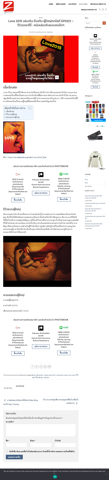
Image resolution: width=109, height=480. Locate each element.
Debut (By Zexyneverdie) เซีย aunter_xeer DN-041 (93, 197)
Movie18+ (40, 375)
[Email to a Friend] (41, 367)
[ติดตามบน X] (106, 10)
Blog (41, 18)
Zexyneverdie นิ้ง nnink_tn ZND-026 (95, 203)
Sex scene (72, 375)
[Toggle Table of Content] (28, 108)
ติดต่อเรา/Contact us (89, 10)
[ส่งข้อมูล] (104, 23)
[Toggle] (104, 183)
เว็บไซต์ (58, 440)
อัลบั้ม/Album (61, 4)
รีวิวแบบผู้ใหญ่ (11, 114)
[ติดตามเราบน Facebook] (100, 10)
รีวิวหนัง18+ (39, 377)
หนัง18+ (46, 377)
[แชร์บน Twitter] (37, 367)
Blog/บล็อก (83, 4)
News (86, 183)
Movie (34, 375)
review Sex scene (62, 375)
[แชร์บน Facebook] (32, 367)
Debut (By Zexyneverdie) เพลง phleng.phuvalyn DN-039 (93, 225)
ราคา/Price (72, 4)
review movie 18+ (50, 375)
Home (51, 4)
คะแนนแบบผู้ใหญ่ (12, 117)
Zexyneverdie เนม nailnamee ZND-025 (95, 217)
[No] (106, 475)
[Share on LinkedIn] (49, 367)
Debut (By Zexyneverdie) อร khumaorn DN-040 (93, 210)
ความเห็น (10, 422)
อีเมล (32, 440)
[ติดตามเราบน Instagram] (103, 10)
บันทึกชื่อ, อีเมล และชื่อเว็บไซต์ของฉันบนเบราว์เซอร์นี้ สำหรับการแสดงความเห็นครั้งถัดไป (42, 451)
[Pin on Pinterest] (45, 367)
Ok (55, 476)
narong (50, 32)
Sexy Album (88, 186)
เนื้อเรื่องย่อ (10, 111)
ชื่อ (7, 440)
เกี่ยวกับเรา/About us (98, 4)
